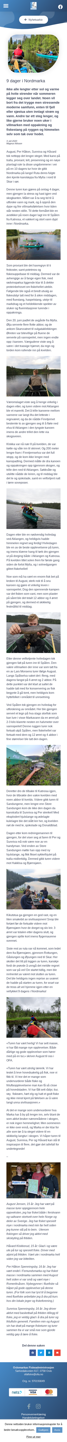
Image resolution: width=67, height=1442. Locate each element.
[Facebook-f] (29, 1406)
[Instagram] (38, 1406)
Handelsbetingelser (33, 1417)
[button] (6, 6)
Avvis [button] (57, 1430)
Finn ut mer (33, 1436)
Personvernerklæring (33, 1414)
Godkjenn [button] (43, 1430)
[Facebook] (60, 6)
